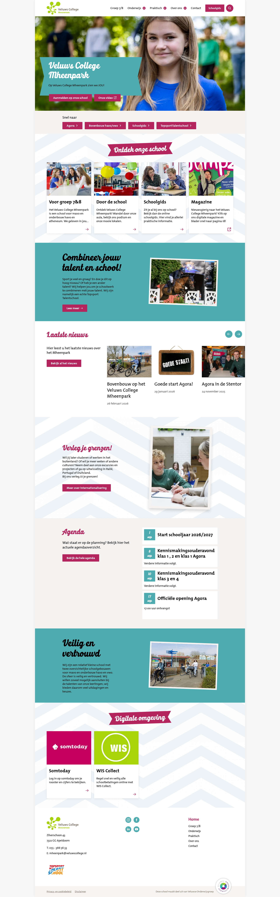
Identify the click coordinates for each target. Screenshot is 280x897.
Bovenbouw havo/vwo (103, 125)
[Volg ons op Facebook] (136, 820)
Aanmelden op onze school (70, 98)
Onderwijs (134, 8)
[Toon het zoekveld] (229, 8)
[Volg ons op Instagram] (128, 820)
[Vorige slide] (228, 334)
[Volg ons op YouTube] (136, 829)
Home (193, 819)
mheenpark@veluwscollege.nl (67, 853)
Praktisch (156, 8)
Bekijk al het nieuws (64, 363)
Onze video (105, 98)
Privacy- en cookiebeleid (59, 891)
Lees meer (73, 308)
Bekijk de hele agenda (81, 558)
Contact (196, 8)
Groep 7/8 (116, 8)
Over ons (176, 8)
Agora (71, 125)
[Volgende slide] (238, 334)
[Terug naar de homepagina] (62, 8)
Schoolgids (215, 8)
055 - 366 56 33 (58, 848)
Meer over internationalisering (87, 488)
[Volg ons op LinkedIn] (128, 829)
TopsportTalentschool (174, 125)
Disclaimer (80, 891)
